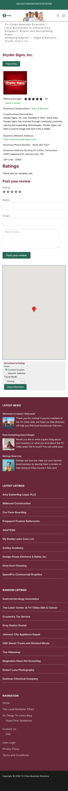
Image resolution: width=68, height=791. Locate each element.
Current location (16, 370)
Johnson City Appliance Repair (21, 634)
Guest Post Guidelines (19, 720)
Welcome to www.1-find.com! (19, 413)
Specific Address (16, 373)
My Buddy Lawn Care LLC (18, 538)
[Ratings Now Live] (8, 465)
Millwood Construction (17, 503)
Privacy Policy (11, 748)
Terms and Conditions (16, 755)
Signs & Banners (39, 108)
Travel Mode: (10, 376)
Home (6, 702)
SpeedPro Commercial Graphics (22, 574)
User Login (9, 742)
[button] (34, 309)
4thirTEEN (9, 530)
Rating (6, 187)
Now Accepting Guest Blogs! (18, 434)
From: (7, 366)
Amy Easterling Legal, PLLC (19, 494)
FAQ (8, 734)
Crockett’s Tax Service (16, 616)
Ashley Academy (13, 547)
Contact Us (9, 729)
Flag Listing (11, 63)
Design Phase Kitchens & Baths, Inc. (25, 556)
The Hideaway (11, 652)
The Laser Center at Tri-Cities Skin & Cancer (30, 607)
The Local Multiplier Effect (18, 709)
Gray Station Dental (14, 625)
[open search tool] (58, 15)
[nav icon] (63, 15)
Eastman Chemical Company (20, 678)
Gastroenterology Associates (21, 598)
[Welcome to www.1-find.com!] (8, 423)
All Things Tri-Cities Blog (17, 715)
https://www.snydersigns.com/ (20, 139)
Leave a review (13, 103)
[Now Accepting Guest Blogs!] (8, 444)
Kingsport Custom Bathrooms (21, 521)
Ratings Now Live (12, 456)
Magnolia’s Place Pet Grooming (22, 660)
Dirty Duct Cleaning (15, 565)
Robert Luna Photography (18, 669)
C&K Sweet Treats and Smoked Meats (26, 643)
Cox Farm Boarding (14, 512)
